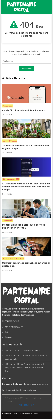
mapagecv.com (25, 405)
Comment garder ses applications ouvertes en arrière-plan (26, 264)
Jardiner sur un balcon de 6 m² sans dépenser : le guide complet (26, 147)
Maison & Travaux (10, 141)
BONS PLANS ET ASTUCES (13, 258)
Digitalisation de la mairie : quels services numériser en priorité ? (23, 226)
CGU (7, 332)
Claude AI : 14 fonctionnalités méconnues (23, 110)
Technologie (8, 106)
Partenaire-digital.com (12, 384)
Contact (8, 337)
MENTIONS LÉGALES (14, 327)
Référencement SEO (11, 179)
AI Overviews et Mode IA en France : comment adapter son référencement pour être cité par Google (26, 186)
